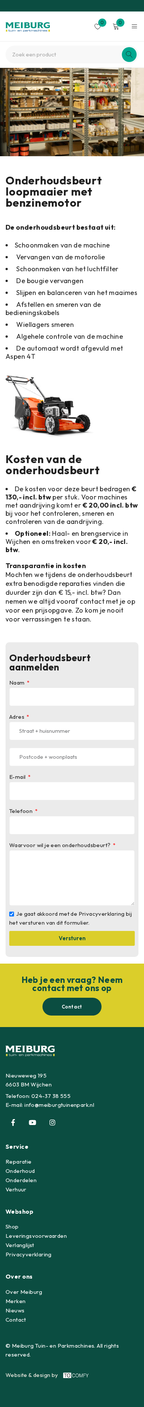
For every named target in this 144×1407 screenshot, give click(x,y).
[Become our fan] (13, 1122)
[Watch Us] (32, 1122)
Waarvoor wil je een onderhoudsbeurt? (60, 845)
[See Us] (52, 1122)
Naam (17, 682)
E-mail (18, 777)
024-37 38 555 (51, 1095)
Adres (17, 717)
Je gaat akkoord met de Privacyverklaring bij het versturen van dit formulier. (70, 918)
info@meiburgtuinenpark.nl (59, 1104)
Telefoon (21, 811)
